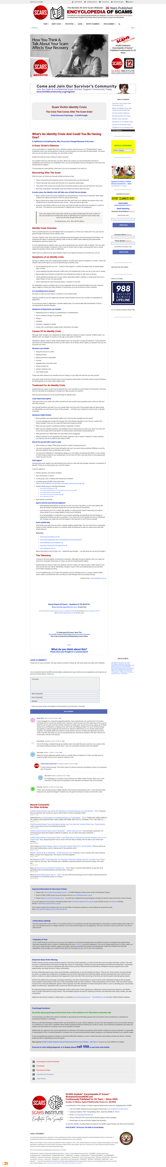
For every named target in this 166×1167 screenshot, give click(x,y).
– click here (69, 1042)
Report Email (124, 227)
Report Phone (123, 254)
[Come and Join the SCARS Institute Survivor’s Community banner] (83, 85)
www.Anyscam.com (121, 207)
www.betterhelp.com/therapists (50, 542)
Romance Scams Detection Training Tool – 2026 (53, 868)
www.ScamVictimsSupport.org (54, 892)
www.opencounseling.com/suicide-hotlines (50, 909)
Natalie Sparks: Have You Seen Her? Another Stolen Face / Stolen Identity (80, 824)
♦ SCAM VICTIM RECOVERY (124, 665)
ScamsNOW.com (98, 997)
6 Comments (115, 672)
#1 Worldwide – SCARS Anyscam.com (68, 831)
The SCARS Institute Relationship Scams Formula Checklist (69, 634)
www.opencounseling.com (49, 537)
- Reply (59, 718)
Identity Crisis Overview (120, 119)
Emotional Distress (127, 669)
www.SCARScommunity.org (116, 1109)
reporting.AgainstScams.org (66, 607)
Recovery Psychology (116, 668)
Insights (128, 666)
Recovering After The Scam (121, 116)
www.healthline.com (97, 578)
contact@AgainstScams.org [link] (83, 1115)
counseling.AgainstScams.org (81, 902)
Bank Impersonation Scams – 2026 (49, 875)
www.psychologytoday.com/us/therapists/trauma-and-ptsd (60, 540)
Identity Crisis (114, 671)
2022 (133, 665)
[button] (119, 24)
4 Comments (123, 188)
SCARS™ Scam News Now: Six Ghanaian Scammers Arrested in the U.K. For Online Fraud (70, 859)
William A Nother (36, 853)
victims (78, 944)
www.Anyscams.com (91, 611)
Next (132, 28)
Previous (35, 28)
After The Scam (118, 669)
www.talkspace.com (47, 548)
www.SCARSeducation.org (81, 895)
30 (69, 645)
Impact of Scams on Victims (118, 666)
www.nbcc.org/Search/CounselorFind (52, 545)
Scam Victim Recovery (128, 668)
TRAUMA (121, 671)
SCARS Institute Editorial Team (48, 763)
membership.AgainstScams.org (48, 903)
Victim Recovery (128, 671)
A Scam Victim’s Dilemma (120, 113)
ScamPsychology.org (81, 997)
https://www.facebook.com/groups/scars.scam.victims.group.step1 (59, 483)
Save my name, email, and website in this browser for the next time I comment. (58, 706)
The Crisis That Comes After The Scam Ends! (121, 104)
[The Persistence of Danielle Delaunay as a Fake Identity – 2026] (123, 166)
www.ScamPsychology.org (53, 898)
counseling (112, 902)
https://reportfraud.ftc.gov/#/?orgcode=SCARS (60, 611)
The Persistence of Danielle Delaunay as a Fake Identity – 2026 (122, 183)
